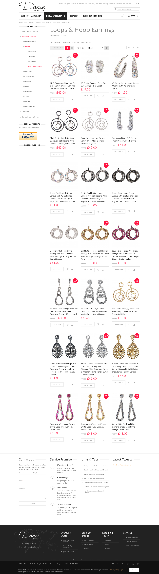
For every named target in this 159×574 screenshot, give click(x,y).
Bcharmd (86, 548)
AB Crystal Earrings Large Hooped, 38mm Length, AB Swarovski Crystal (125, 86)
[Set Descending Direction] (107, 48)
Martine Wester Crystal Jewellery (94, 474)
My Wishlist (123, 14)
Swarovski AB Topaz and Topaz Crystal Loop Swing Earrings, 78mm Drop (93, 427)
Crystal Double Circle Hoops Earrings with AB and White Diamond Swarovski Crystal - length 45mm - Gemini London (62, 197)
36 (133, 48)
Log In (137, 3)
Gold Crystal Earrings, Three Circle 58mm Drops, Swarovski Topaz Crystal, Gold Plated (125, 311)
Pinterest (107, 548)
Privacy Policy (70, 559)
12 (124, 48)
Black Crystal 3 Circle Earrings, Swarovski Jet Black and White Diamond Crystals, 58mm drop (62, 141)
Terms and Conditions (132, 545)
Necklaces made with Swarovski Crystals (96, 487)
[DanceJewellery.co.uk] (32, 3)
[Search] (116, 9)
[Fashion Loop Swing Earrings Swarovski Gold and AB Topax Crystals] (95, 407)
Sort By (80, 48)
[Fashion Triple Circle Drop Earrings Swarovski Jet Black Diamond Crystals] (64, 121)
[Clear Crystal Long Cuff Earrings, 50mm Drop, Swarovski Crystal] (126, 121)
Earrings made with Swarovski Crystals (96, 466)
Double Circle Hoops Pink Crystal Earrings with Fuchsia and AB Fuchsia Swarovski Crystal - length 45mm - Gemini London (125, 255)
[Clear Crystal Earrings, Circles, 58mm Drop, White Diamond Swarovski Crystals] (95, 121)
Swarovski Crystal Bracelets (68, 552)
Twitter (107, 544)
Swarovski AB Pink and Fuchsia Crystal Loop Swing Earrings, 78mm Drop (62, 427)
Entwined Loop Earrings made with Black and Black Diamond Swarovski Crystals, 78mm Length (64, 311)
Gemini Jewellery (89, 540)
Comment (22, 488)
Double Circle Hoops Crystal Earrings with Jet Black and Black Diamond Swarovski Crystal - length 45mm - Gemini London (125, 197)
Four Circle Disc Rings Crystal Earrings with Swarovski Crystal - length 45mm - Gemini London (94, 311)
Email (20, 480)
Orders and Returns (132, 537)
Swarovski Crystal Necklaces (68, 546)
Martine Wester (88, 544)
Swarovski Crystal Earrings (68, 541)
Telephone (36, 473)
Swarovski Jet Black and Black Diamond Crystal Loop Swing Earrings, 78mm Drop (124, 427)
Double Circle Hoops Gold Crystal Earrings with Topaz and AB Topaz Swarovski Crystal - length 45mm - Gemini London (95, 255)
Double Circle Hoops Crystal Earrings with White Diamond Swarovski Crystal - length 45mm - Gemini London (64, 255)
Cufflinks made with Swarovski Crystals (96, 482)
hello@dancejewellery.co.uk (31, 547)
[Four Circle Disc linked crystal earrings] (95, 292)
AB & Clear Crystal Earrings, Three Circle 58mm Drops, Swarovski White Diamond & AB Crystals (64, 86)
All (138, 48)
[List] (72, 48)
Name (20, 473)
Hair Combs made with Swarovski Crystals (94, 491)
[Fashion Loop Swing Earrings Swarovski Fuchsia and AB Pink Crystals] (64, 407)
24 (129, 48)
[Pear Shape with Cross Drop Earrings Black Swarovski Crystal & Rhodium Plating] (64, 347)
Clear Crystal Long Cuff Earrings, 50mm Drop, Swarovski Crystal (125, 139)
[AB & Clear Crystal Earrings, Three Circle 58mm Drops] (64, 66)
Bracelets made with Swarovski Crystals (96, 470)
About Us (31, 559)
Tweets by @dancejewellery (122, 465)
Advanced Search (101, 559)
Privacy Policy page (116, 570)
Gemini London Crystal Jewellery (94, 478)
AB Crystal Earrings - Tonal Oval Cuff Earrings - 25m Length (93, 84)
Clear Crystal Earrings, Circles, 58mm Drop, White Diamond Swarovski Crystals (93, 141)
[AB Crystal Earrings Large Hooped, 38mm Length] (126, 66)
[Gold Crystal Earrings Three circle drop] (126, 292)
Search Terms (89, 559)
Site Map (79, 559)
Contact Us (127, 559)
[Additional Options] (28, 136)
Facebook (108, 540)
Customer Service (131, 541)
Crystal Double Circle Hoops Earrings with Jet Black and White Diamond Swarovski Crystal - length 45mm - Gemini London (94, 197)
